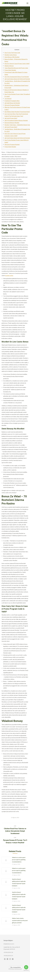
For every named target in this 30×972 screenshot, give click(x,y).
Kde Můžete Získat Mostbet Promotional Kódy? (17, 111)
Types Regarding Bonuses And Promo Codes (16, 68)
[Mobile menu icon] (27, 3)
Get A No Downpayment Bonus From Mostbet (16, 76)
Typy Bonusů (7, 98)
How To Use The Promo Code (12, 52)
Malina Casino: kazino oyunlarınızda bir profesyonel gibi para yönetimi (20, 920)
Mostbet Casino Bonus (10, 55)
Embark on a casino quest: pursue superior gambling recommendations (19, 860)
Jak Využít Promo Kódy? (10, 118)
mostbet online (9, 275)
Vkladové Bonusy (9, 65)
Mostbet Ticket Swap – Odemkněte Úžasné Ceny (17, 125)
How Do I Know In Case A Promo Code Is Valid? (17, 63)
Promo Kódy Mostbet (10, 70)
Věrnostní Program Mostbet (12, 105)
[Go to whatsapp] (26, 967)
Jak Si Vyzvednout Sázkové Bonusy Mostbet (16, 120)
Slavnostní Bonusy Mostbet (11, 122)
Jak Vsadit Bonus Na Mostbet (12, 103)
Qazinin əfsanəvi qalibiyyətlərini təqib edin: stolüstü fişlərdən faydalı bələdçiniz (19, 882)
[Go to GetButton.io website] (26, 970)
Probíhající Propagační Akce (12, 100)
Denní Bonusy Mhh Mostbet (11, 57)
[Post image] (6, 860)
